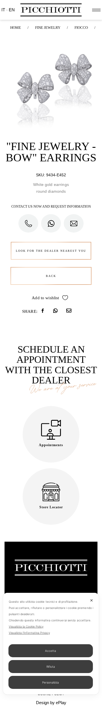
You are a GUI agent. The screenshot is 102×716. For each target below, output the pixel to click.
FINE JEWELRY (47, 27)
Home (15, 27)
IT (3, 9)
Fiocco (81, 27)
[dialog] (51, 644)
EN (12, 9)
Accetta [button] (50, 650)
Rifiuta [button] (50, 666)
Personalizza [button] (50, 682)
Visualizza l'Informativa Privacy (29, 632)
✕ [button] (91, 600)
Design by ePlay (51, 702)
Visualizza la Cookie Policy (26, 626)
